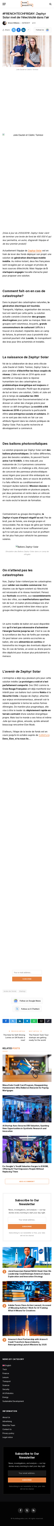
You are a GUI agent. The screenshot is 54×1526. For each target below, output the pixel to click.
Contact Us (7, 1429)
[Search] (50, 4)
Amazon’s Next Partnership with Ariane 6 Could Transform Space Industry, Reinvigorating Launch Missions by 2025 (27, 1342)
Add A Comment (27, 1181)
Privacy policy (8, 1433)
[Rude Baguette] (27, 4)
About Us (6, 1417)
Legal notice (8, 1437)
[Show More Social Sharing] (28, 30)
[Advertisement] (27, 102)
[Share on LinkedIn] (23, 30)
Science (6, 1385)
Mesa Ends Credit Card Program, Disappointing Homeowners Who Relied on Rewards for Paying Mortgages (25, 1088)
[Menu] (4, 4)
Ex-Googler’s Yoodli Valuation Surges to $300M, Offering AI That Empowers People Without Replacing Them (25, 1169)
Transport (7, 1381)
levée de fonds (10, 991)
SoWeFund (44, 735)
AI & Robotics (8, 1393)
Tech (5, 1369)
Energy (5, 1397)
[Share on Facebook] (18, 30)
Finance (6, 1373)
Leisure (6, 1377)
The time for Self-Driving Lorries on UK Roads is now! (14, 1037)
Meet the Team (9, 1425)
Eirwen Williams (13, 23)
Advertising (7, 1421)
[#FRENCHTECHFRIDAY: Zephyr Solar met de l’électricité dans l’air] (27, 51)
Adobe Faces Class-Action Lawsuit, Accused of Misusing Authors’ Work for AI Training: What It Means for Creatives (29, 1308)
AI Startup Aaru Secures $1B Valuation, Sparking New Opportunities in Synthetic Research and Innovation (26, 1128)
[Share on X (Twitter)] (14, 30)
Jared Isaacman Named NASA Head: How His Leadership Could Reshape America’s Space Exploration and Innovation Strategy (29, 1274)
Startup (22, 991)
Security (6, 1389)
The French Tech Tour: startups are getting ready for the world (39, 1037)
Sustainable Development (13, 1401)
